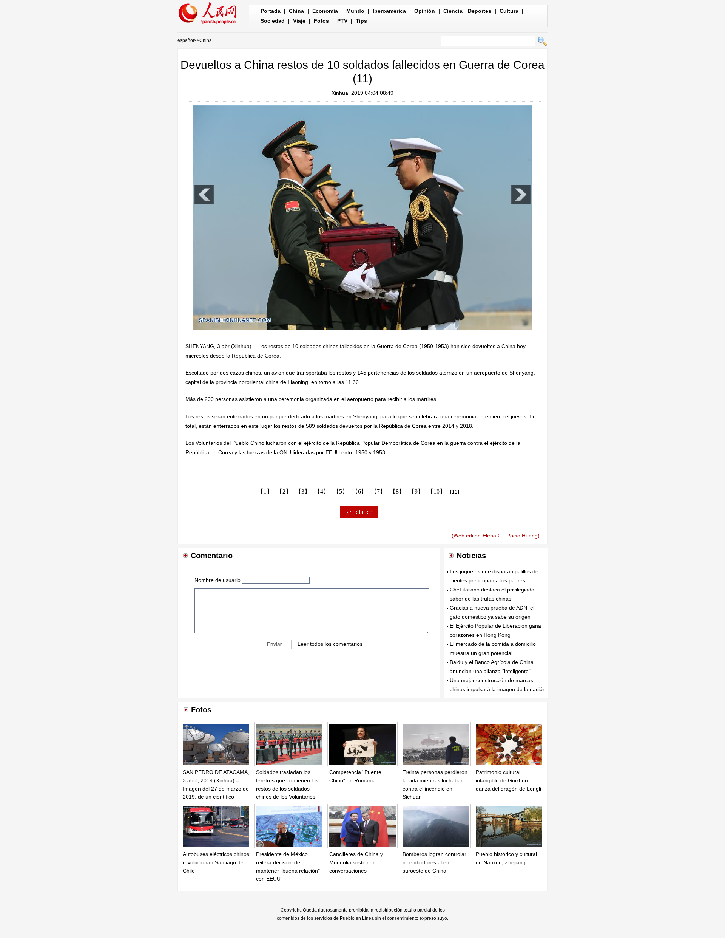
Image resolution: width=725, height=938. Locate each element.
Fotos (321, 21)
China (296, 11)
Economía (325, 11)
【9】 (416, 491)
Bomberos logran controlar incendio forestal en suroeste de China (434, 862)
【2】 (284, 491)
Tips (361, 21)
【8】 (397, 491)
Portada (271, 11)
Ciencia (453, 11)
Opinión (424, 11)
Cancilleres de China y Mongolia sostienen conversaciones (356, 862)
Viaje (299, 21)
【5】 (340, 491)
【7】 (378, 491)
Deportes (479, 11)
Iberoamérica (389, 11)
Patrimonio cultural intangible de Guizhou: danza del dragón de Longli (508, 780)
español (185, 40)
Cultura (509, 11)
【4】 (321, 491)
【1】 (265, 491)
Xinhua (340, 93)
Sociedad (273, 21)
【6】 (359, 491)
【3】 (302, 491)
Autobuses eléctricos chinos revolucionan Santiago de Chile (216, 862)
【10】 (436, 491)
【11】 (454, 492)
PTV (342, 21)
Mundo (355, 11)
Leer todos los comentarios (330, 644)
